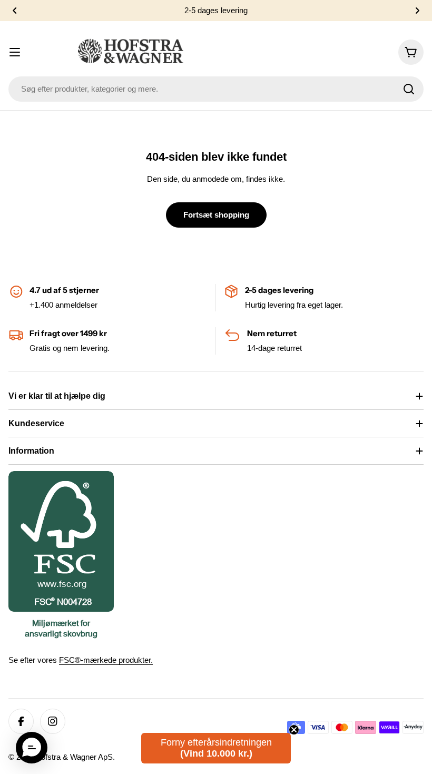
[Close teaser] (294, 729)
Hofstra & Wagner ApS (74, 756)
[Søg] (408, 89)
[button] (14, 10)
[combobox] (216, 89)
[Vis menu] (14, 52)
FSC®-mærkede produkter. (106, 659)
